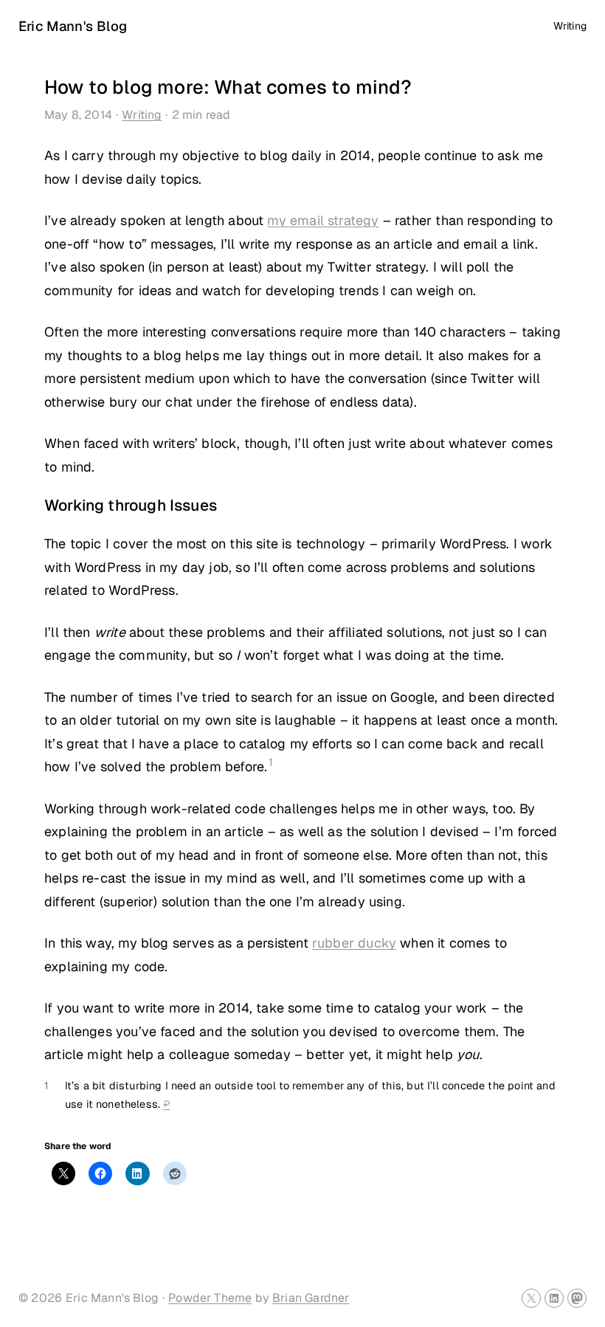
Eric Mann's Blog (72, 26)
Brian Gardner (310, 1298)
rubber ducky (354, 942)
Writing (142, 115)
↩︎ (166, 1104)
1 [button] (271, 762)
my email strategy (322, 220)
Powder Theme (210, 1298)
